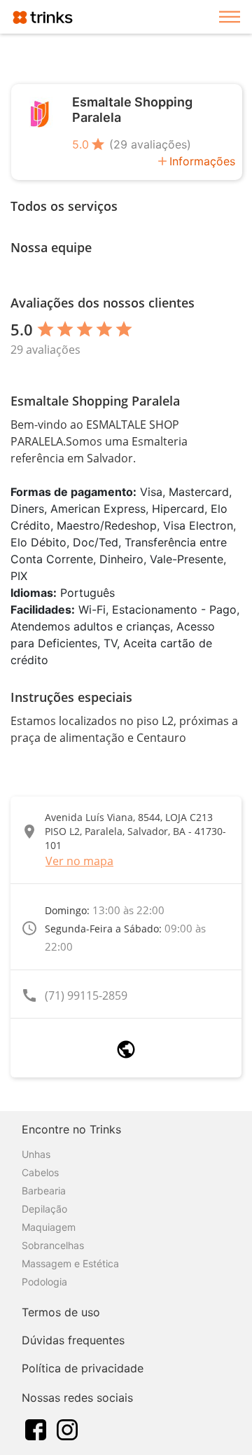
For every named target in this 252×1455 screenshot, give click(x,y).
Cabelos (40, 1172)
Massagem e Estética (70, 1263)
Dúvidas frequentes (73, 1340)
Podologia (44, 1282)
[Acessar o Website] (126, 1049)
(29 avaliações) (150, 144)
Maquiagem (49, 1227)
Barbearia (44, 1191)
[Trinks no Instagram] (67, 1428)
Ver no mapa (79, 861)
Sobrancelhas (53, 1245)
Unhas (36, 1154)
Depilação (44, 1209)
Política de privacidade (83, 1368)
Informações (202, 161)
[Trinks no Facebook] (36, 1428)
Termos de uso (61, 1312)
